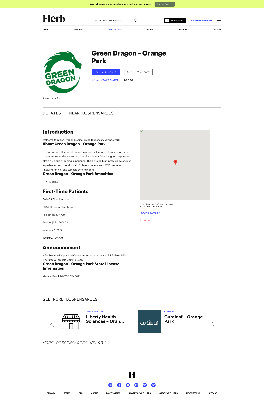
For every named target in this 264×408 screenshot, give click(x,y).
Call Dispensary (105, 79)
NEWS (45, 29)
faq (80, 393)
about (94, 393)
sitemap (213, 393)
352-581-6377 (151, 212)
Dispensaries (115, 29)
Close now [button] (145, 220)
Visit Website (105, 72)
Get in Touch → (164, 4)
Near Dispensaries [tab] (91, 113)
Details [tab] (52, 113)
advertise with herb (201, 20)
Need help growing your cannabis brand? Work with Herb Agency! (120, 4)
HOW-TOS (78, 29)
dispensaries (113, 393)
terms (67, 393)
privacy (51, 393)
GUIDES (217, 29)
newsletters (193, 393)
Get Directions (138, 72)
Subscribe (177, 20)
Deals (150, 29)
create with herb (168, 393)
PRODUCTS (183, 29)
